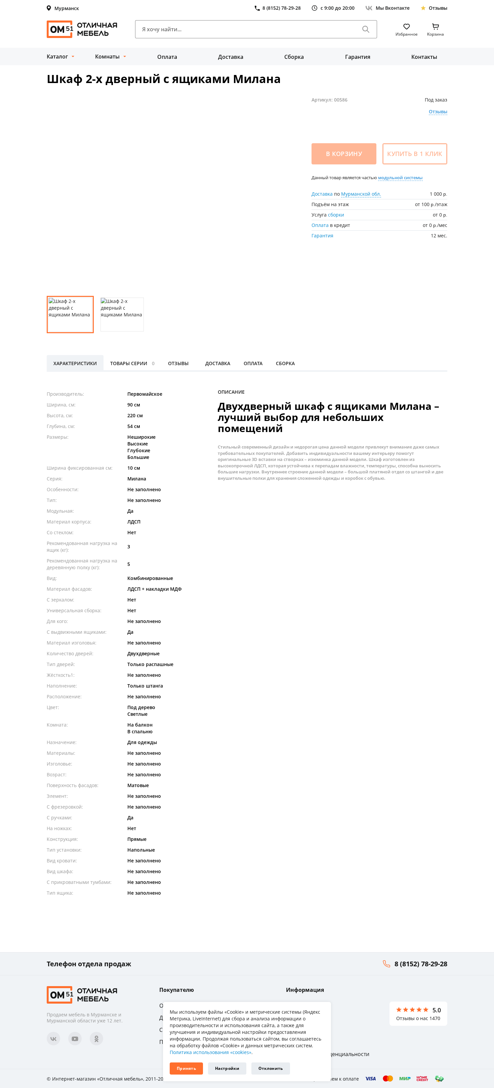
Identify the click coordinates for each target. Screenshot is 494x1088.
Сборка (294, 57)
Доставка (230, 57)
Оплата (167, 57)
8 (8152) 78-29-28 (421, 963)
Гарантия (357, 57)
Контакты (424, 57)
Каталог (57, 56)
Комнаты (107, 56)
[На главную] (82, 29)
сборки (336, 214)
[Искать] (366, 29)
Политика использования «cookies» (210, 1052)
